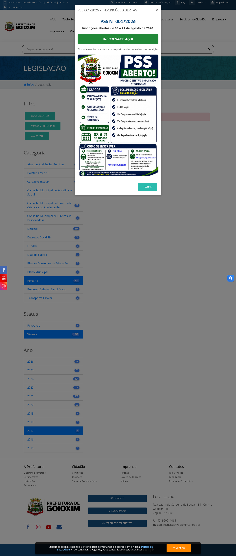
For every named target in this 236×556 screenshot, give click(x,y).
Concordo (178, 548)
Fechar (148, 186)
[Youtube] (3, 278)
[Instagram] (3, 286)
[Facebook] (3, 270)
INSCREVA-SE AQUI (118, 39)
